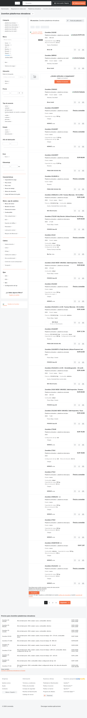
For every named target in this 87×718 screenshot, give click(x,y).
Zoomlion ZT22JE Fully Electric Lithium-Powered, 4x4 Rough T (65, 216)
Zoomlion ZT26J (50, 450)
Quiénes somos (6, 683)
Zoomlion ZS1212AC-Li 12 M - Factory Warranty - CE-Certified (64, 307)
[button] (79, 49)
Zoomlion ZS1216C (51, 284)
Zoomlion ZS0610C (51, 89)
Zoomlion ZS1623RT (51, 329)
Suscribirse (34, 592)
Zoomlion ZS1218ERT (52, 108)
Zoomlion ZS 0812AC (5, 626)
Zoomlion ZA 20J (6, 636)
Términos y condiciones (29, 683)
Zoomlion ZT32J (50, 472)
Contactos (5, 688)
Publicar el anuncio (62, 81)
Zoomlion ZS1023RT (51, 129)
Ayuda (4, 686)
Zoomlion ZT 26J (6, 666)
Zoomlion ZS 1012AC (5, 620)
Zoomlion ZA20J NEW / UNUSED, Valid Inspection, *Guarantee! (65, 262)
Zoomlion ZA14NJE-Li (52, 176)
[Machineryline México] (7, 3)
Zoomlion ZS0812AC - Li (52, 497)
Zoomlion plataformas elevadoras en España (13, 670)
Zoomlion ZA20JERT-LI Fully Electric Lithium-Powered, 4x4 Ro (65, 349)
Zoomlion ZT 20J (6, 650)
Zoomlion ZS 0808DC (5, 655)
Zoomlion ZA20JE (50, 32)
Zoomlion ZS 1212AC (5, 631)
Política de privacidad (28, 686)
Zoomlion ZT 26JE (7, 640)
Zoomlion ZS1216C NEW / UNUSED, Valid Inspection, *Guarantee (66, 410)
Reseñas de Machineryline (30, 691)
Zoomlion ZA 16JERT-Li (5, 645)
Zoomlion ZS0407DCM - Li (53, 543)
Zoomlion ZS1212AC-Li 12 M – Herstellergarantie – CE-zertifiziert (65, 368)
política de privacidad (64, 595)
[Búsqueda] (24, 3)
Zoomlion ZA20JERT (51, 155)
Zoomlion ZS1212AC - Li (52, 566)
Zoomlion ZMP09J (50, 55)
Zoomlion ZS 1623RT (5, 660)
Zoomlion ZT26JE (50, 429)
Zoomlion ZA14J (50, 235)
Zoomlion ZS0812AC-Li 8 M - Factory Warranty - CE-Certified (64, 195)
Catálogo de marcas (28, 694)
